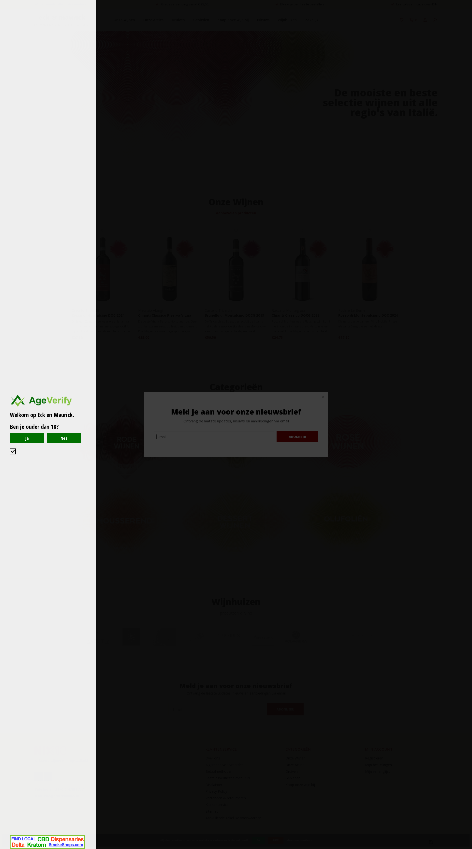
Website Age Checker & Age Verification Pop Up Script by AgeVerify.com (466, 848)
